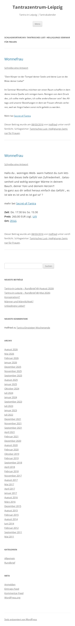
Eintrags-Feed (11, 588)
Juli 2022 (8, 414)
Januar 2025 (10, 384)
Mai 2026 (9, 353)
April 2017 (9, 488)
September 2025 (13, 375)
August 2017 (11, 480)
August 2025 (11, 379)
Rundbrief (9, 562)
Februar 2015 (11, 514)
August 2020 (11, 445)
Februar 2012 (11, 527)
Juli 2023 (8, 406)
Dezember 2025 (12, 366)
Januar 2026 (10, 362)
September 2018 (13, 462)
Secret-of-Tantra (22, 115)
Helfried (53, 124)
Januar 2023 (10, 410)
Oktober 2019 (11, 453)
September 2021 (13, 427)
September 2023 (13, 401)
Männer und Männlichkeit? (18, 301)
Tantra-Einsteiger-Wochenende (33, 327)
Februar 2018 (11, 471)
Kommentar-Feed (13, 593)
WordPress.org (12, 597)
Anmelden (9, 584)
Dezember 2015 (12, 506)
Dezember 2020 (12, 440)
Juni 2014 (9, 523)
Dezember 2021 (12, 419)
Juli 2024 (8, 393)
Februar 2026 (11, 358)
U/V (35, 216)
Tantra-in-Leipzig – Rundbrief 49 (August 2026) (29, 288)
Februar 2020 (11, 449)
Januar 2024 (10, 397)
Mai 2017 (9, 484)
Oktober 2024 (11, 388)
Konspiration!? (12, 297)
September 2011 (13, 532)
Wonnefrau (13, 59)
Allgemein (9, 558)
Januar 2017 (10, 493)
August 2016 (11, 497)
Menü (37, 23)
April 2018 (9, 467)
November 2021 (13, 423)
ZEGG (13, 221)
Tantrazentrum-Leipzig (38, 7)
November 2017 (13, 475)
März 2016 (9, 501)
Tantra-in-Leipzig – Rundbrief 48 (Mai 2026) (27, 292)
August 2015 (11, 510)
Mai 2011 (9, 536)
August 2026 (11, 349)
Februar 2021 (11, 436)
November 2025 (13, 371)
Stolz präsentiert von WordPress (20, 619)
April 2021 (9, 432)
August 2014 (11, 519)
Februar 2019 (11, 458)
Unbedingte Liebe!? (14, 305)
